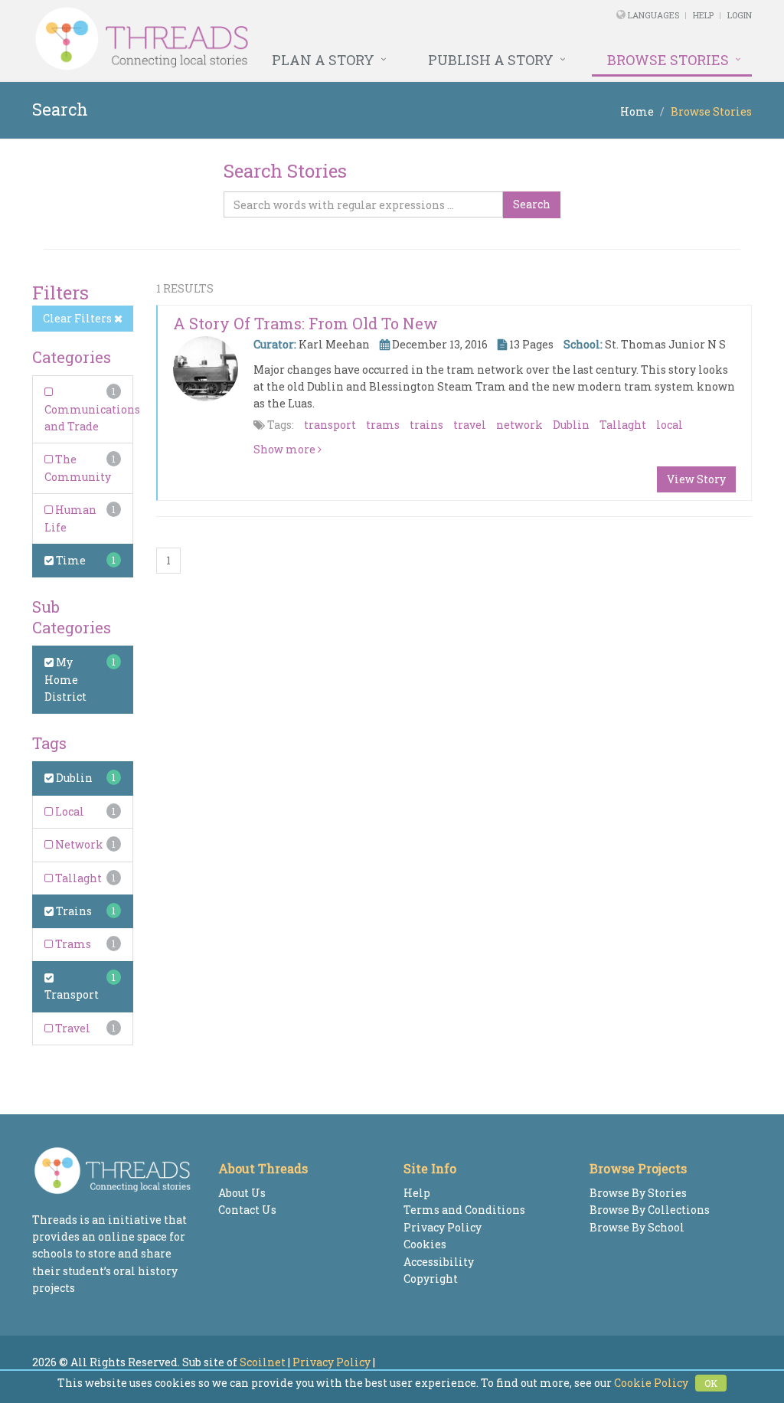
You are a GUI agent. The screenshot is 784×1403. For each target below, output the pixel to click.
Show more (285, 449)
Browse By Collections (650, 1209)
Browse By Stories (638, 1193)
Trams (72, 944)
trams (383, 424)
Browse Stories (668, 60)
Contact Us (247, 1209)
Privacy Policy (442, 1227)
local (669, 424)
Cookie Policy (651, 1382)
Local (68, 811)
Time (70, 560)
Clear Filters (78, 318)
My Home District (65, 679)
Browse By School (637, 1227)
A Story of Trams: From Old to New (305, 323)
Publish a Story (491, 60)
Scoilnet (263, 1362)
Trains (73, 911)
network (519, 424)
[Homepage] (254, 39)
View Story (696, 479)
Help (703, 15)
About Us (242, 1193)
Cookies (424, 1244)
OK (710, 1383)
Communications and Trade (92, 417)
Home (637, 111)
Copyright (430, 1278)
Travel (71, 1028)
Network (78, 844)
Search (531, 204)
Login (739, 15)
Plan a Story (323, 60)
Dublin (73, 777)
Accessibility (438, 1261)
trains (426, 424)
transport (330, 424)
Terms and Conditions (464, 1209)
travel (469, 424)
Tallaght (77, 878)
